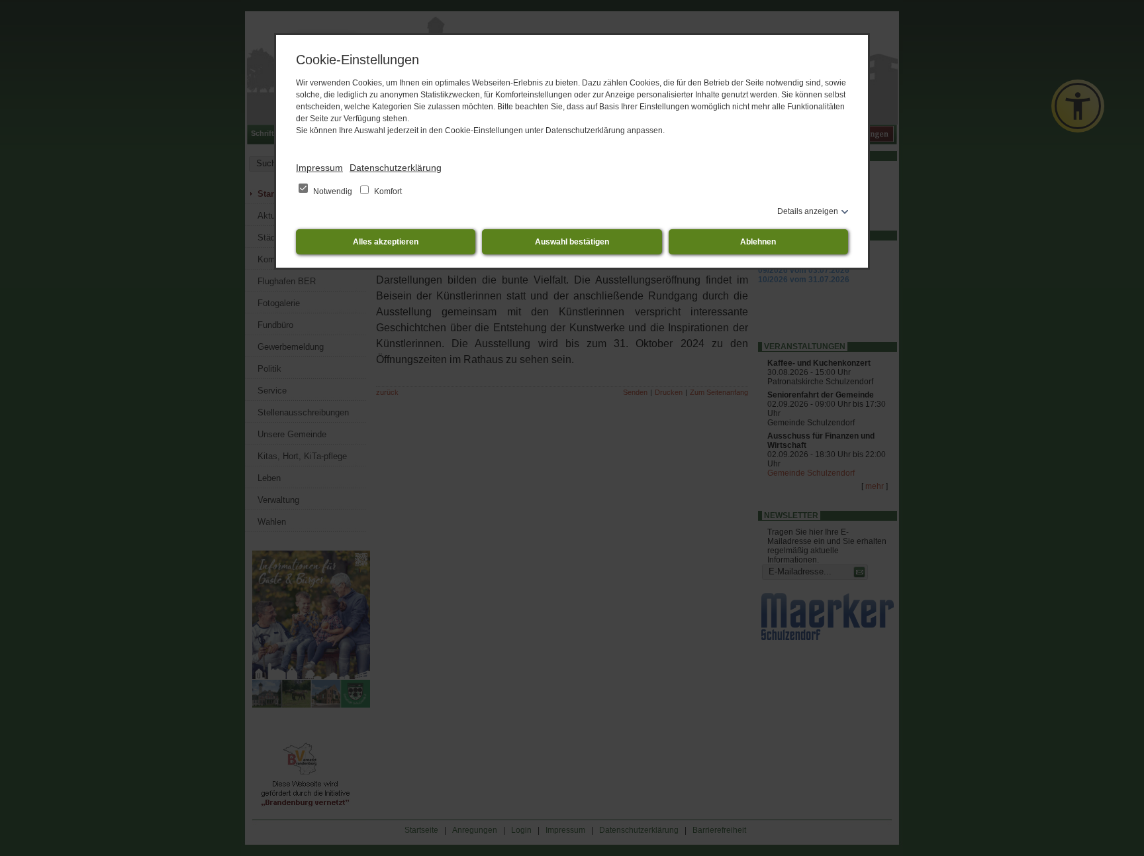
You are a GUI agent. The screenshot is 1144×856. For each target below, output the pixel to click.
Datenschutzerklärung (396, 167)
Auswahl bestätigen (572, 241)
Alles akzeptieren (385, 241)
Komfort (387, 191)
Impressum (319, 167)
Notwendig (332, 191)
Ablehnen (758, 241)
